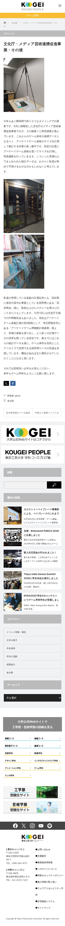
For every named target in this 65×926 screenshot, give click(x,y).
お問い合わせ (43, 849)
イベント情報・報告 (16, 632)
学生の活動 (11, 656)
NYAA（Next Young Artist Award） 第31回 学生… (41, 607)
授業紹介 (10, 664)
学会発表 (10, 648)
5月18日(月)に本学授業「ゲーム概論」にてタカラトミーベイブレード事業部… (41, 521)
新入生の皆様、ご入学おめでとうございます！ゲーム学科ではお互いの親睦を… (41, 561)
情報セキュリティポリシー (50, 875)
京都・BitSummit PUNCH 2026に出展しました (41, 532)
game (17, 395)
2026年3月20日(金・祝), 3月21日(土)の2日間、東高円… (41, 585)
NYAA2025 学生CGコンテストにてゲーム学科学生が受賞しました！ (41, 598)
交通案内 (41, 856)
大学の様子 (11, 640)
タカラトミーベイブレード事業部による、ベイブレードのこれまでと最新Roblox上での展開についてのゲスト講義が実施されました (41, 512)
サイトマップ (43, 907)
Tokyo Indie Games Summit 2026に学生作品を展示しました (41, 576)
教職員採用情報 (45, 862)
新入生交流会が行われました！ (40, 552)
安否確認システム (46, 901)
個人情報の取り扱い (47, 881)
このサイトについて (47, 869)
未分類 (10, 400)
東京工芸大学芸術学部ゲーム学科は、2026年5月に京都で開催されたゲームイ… (41, 544)
